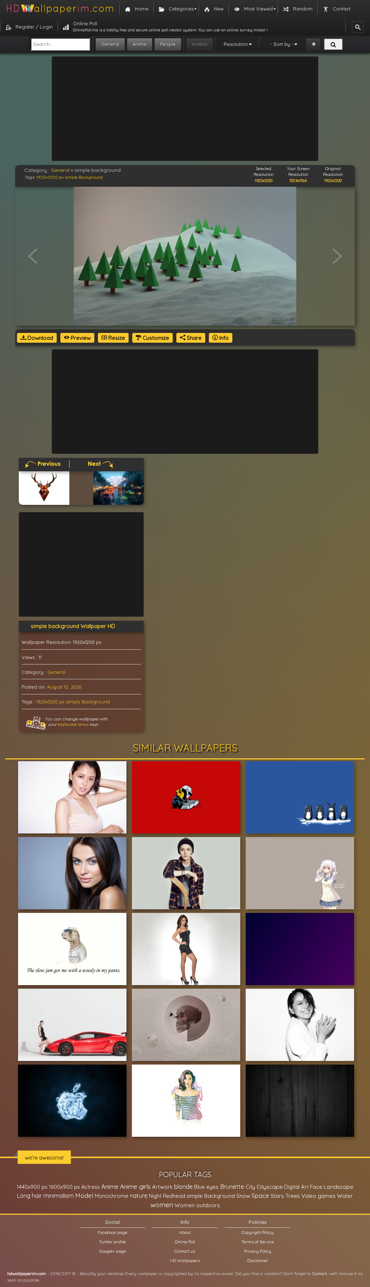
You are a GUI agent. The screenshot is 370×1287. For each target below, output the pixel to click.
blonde (183, 1186)
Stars (277, 1195)
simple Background (84, 177)
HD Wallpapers (185, 1260)
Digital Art (296, 1186)
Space (260, 1195)
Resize (116, 337)
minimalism (58, 1195)
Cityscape (270, 1186)
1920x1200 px (50, 177)
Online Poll (185, 1241)
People (168, 44)
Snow (243, 1195)
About (185, 1232)
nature (138, 1195)
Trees (292, 1195)
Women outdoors (197, 1205)
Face (316, 1186)
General (110, 44)
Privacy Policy (257, 1251)
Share (193, 337)
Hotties (199, 44)
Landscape (338, 1186)
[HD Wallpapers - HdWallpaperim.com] (59, 9)
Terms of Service (257, 1241)
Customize (155, 337)
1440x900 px (32, 1186)
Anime (140, 44)
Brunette (232, 1186)
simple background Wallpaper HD (73, 626)
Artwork (162, 1186)
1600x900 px (64, 1186)
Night (155, 1195)
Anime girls (135, 1186)
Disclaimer (257, 1260)
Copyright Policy (258, 1232)
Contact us (185, 1251)
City (250, 1186)
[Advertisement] (185, 108)
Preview (80, 337)
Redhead (174, 1195)
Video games (318, 1195)
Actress (90, 1186)
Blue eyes (206, 1186)
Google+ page (112, 1251)
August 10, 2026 (64, 687)
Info (223, 337)
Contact (319, 1273)
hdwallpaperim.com (26, 1273)
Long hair (29, 1195)
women (161, 1204)
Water (345, 1195)
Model (84, 1195)
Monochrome (111, 1195)
